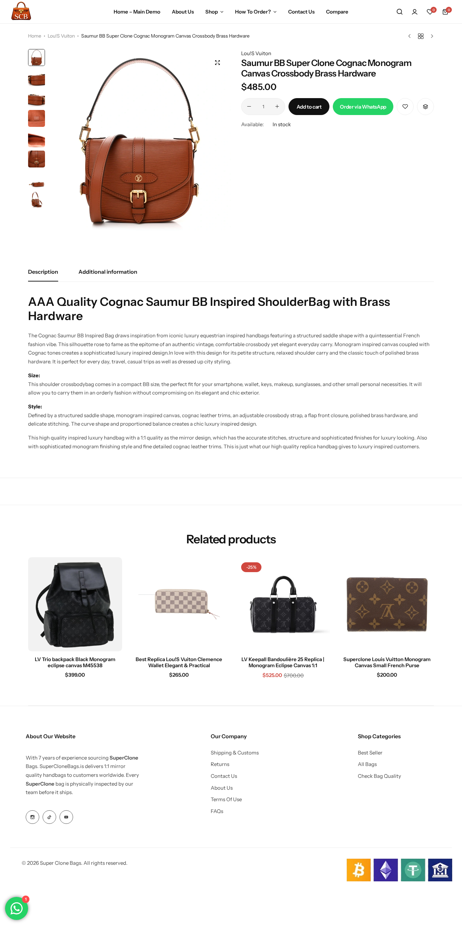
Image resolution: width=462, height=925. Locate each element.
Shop (211, 11)
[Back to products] (420, 36)
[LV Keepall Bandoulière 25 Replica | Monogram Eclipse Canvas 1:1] (283, 604)
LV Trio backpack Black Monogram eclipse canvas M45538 (75, 662)
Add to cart (309, 106)
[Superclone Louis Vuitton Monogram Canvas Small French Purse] (387, 604)
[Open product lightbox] (217, 62)
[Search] (399, 12)
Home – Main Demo (137, 11)
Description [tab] (43, 271)
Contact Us (301, 11)
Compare (337, 11)
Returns (220, 764)
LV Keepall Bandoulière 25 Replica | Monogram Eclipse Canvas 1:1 (282, 662)
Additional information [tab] (107, 271)
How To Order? (253, 11)
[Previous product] (411, 36)
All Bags (367, 764)
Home (34, 36)
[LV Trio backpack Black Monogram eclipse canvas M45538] (75, 604)
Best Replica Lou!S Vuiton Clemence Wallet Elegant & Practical (179, 662)
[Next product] (430, 36)
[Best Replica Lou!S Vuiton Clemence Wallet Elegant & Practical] (179, 604)
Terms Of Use (226, 799)
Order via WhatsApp (363, 106)
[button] (430, 12)
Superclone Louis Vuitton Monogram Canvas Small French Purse (387, 662)
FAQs (217, 811)
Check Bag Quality (379, 776)
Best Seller (370, 753)
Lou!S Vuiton (61, 36)
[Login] (414, 12)
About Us (183, 11)
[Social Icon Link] (32, 817)
